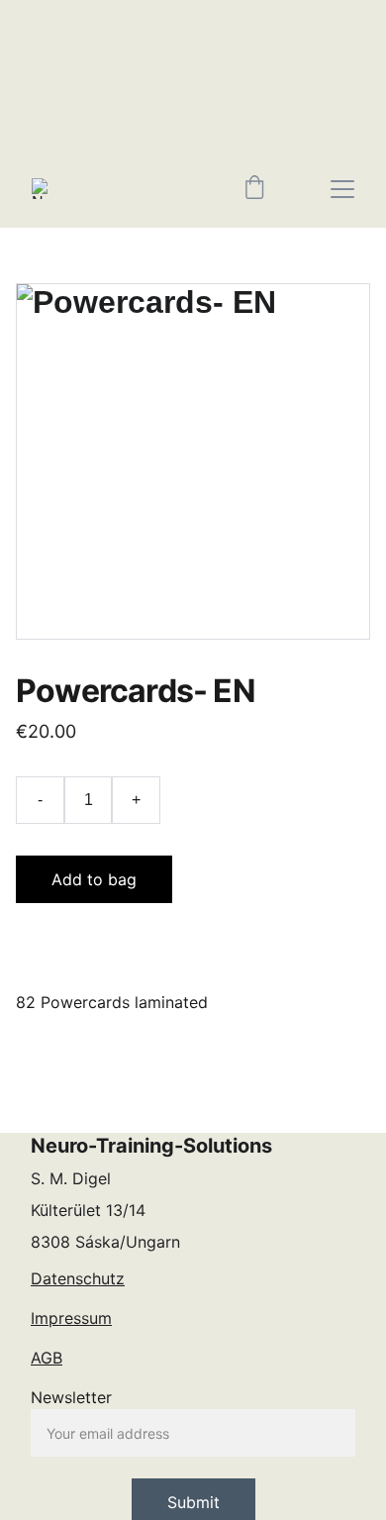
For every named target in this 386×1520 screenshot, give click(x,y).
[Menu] (342, 189)
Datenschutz (78, 1278)
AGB (46, 1358)
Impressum (71, 1318)
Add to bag (94, 879)
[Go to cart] (254, 189)
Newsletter (71, 1397)
